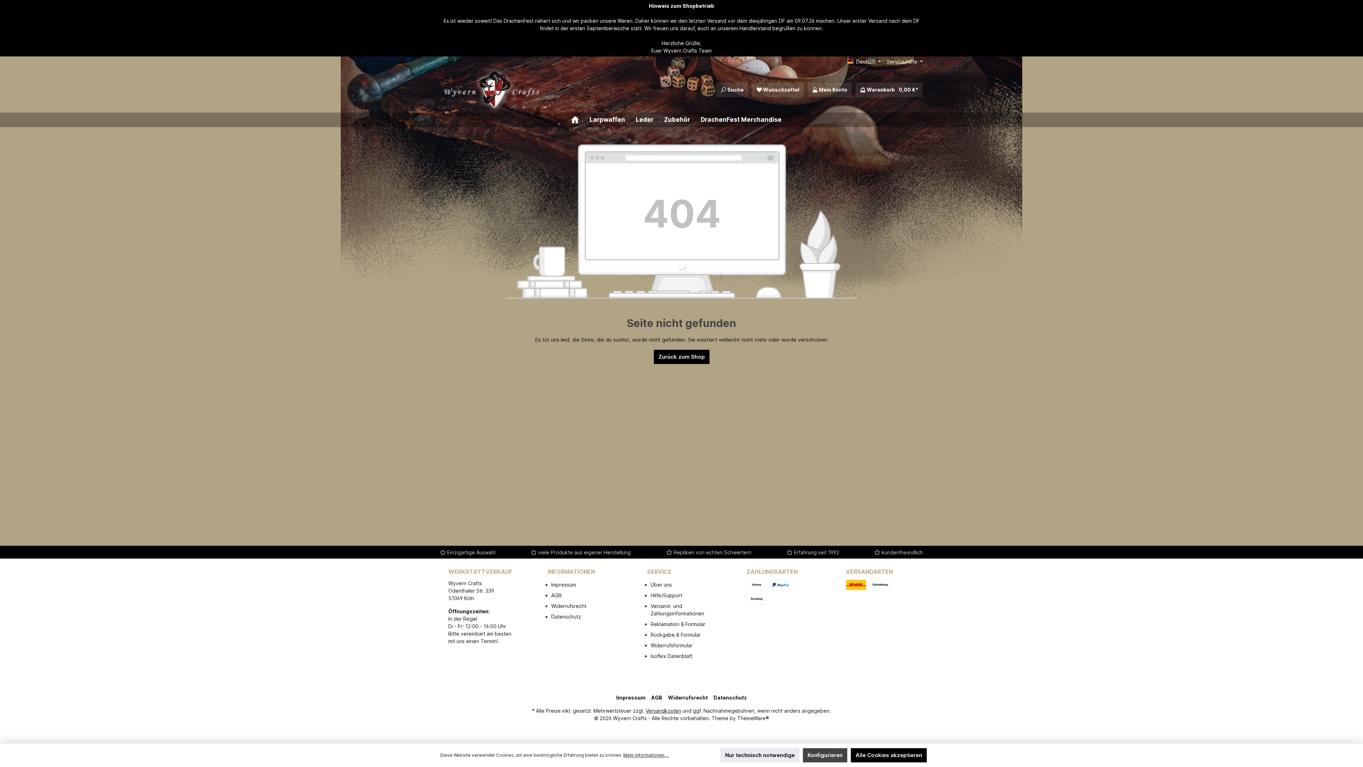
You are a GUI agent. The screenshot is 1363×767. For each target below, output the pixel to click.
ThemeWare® (753, 718)
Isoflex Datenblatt (672, 656)
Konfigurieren (825, 755)
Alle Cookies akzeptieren (888, 755)
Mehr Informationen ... (646, 755)
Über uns (661, 585)
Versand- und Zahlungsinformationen (677, 609)
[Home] (580, 120)
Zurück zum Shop (681, 356)
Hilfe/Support (666, 595)
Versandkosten (663, 711)
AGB (556, 595)
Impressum (563, 585)
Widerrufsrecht (568, 606)
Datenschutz (566, 617)
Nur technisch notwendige (760, 755)
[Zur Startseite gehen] (493, 90)
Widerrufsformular (672, 645)
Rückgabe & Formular (676, 635)
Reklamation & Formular (678, 624)
